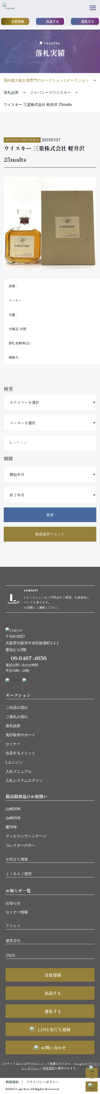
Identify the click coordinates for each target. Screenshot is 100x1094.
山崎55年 (13, 818)
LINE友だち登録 (54, 1029)
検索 (50, 514)
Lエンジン (14, 762)
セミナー (13, 744)
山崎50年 (13, 809)
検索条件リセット (50, 534)
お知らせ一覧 (18, 890)
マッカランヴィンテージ (26, 836)
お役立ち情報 (17, 859)
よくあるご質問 (19, 873)
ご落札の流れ (17, 717)
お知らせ (13, 903)
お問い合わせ (53, 1047)
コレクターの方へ (20, 845)
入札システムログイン (24, 780)
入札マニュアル (19, 771)
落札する (87, 21)
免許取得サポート (20, 735)
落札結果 (13, 726)
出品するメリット (20, 753)
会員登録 (17, 21)
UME (10, 955)
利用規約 (49, 1068)
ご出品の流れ (17, 707)
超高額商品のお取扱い (26, 796)
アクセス (13, 926)
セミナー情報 (17, 912)
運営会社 (13, 940)
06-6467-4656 (29, 657)
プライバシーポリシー (42, 1082)
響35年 (11, 827)
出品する (52, 21)
